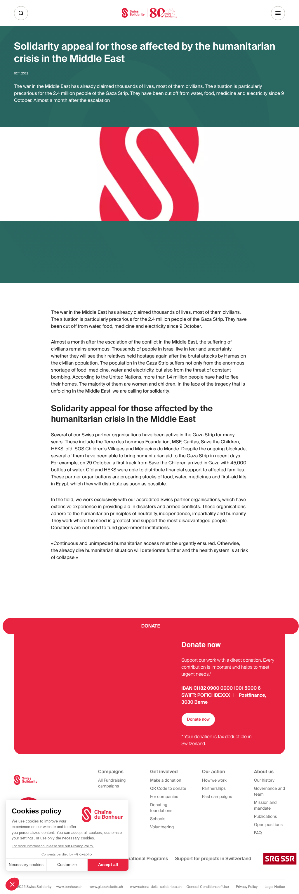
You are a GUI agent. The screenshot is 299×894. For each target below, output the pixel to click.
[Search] (21, 13)
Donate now (198, 719)
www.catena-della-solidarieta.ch (156, 886)
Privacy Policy (247, 886)
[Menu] (278, 13)
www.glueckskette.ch (106, 886)
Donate (150, 626)
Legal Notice (275, 886)
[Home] (149, 13)
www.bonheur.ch (69, 886)
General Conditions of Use (208, 886)
